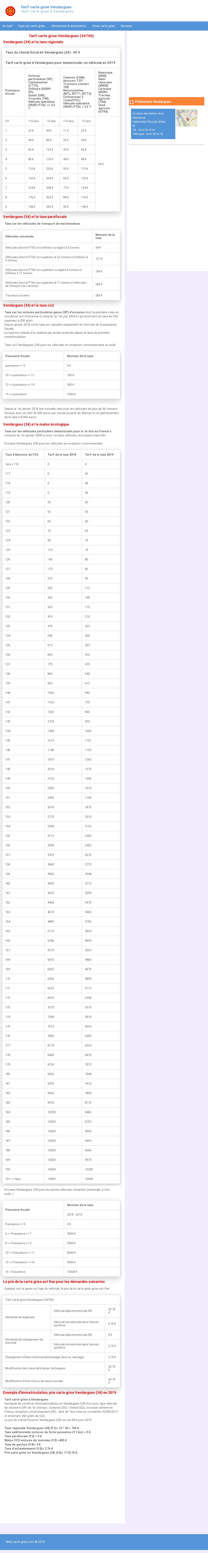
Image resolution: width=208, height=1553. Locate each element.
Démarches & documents (69, 26)
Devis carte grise (103, 26)
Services (127, 26)
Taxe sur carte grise (32, 26)
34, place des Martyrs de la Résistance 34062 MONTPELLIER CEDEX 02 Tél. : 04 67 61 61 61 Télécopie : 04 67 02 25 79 (149, 123)
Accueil (7, 26)
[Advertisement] (61, 1489)
